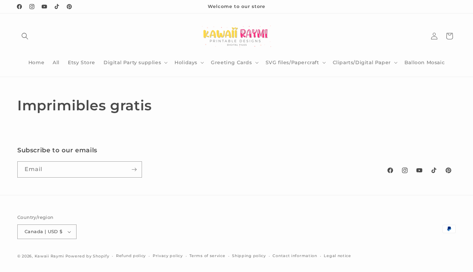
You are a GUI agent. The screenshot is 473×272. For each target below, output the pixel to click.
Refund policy (131, 255)
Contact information (295, 255)
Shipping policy (249, 255)
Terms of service (207, 255)
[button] (25, 36)
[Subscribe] (134, 169)
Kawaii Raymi (49, 256)
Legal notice (337, 255)
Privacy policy (168, 255)
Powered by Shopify (87, 256)
